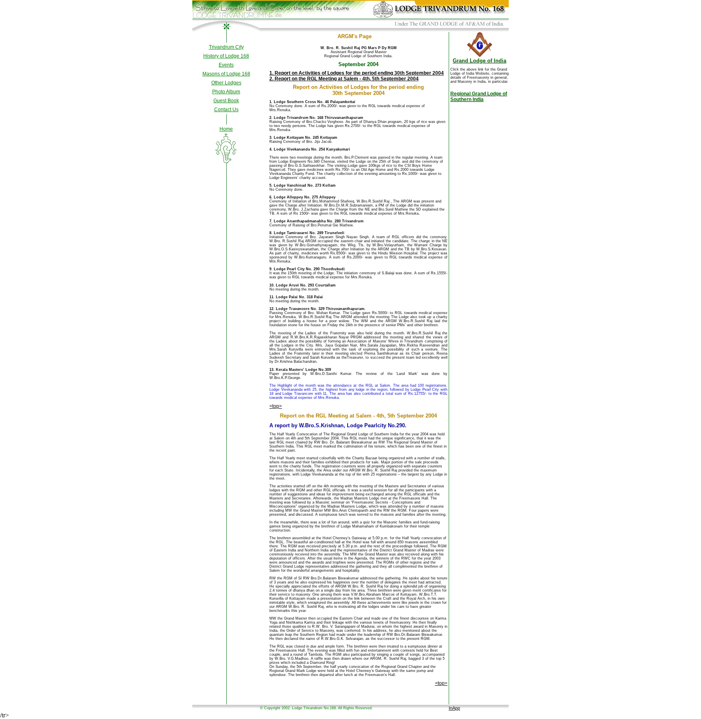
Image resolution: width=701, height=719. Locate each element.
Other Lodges (226, 83)
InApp (454, 708)
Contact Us (226, 109)
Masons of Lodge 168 (226, 74)
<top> (275, 406)
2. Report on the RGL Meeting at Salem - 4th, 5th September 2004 (344, 79)
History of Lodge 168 (226, 56)
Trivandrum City (226, 47)
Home (226, 129)
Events (226, 65)
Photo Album (226, 92)
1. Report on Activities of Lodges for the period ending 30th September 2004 (356, 73)
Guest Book (226, 100)
